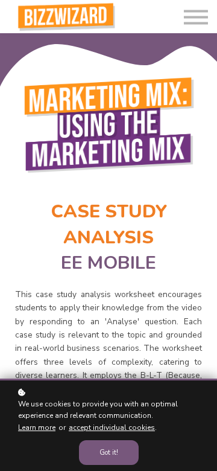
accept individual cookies (112, 427)
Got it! (108, 452)
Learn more (36, 427)
